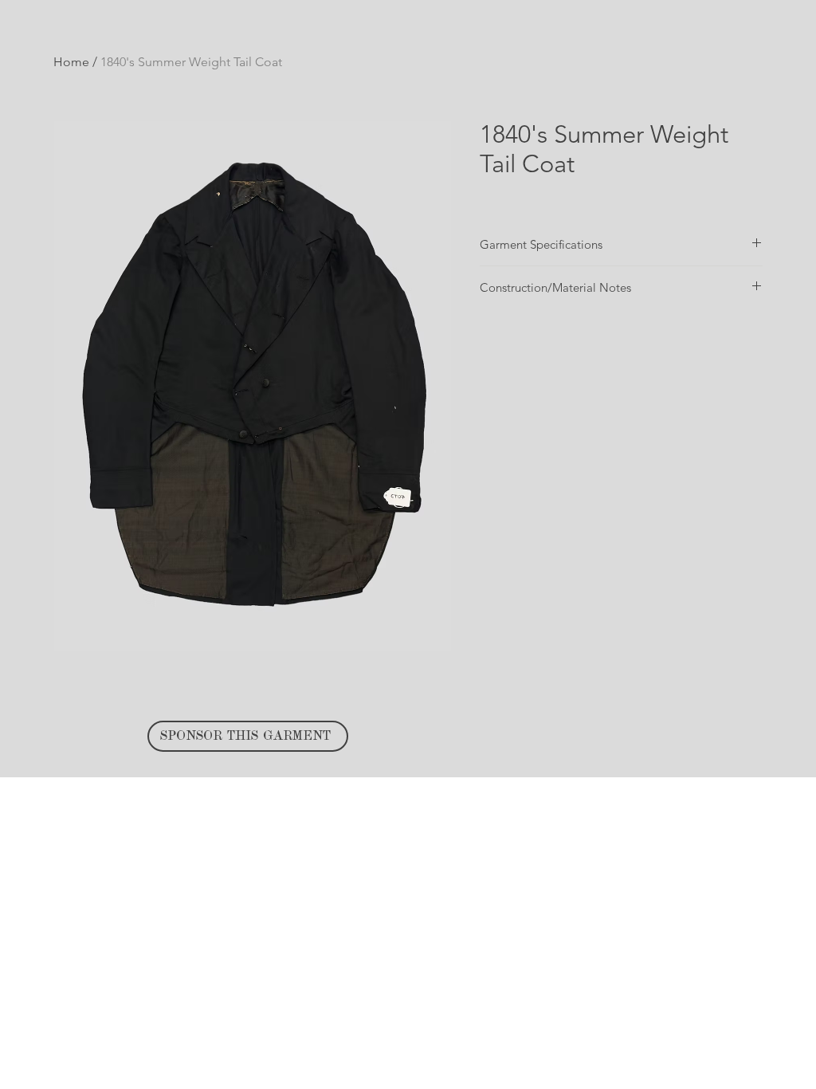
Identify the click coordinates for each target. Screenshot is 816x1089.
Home (71, 61)
